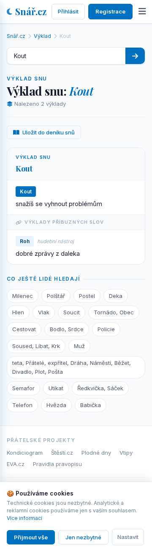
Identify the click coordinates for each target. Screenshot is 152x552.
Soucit (71, 312)
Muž (79, 346)
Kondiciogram (25, 452)
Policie (106, 329)
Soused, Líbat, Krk (36, 346)
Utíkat (56, 388)
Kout (24, 168)
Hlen (18, 312)
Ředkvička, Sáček (100, 388)
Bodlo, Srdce (67, 329)
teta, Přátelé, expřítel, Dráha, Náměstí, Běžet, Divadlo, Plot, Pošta (71, 367)
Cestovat (24, 329)
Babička (90, 405)
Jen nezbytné (83, 537)
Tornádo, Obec (114, 312)
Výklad (42, 36)
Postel (87, 295)
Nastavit (127, 536)
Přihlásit (68, 11)
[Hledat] (135, 56)
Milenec (22, 295)
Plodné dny (96, 452)
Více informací (24, 518)
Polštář (56, 295)
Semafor (23, 388)
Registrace (110, 11)
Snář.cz (30, 11)
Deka (115, 295)
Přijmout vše (31, 537)
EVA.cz (15, 464)
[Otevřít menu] (142, 11)
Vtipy (126, 452)
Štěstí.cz (62, 452)
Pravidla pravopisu (57, 464)
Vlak (43, 312)
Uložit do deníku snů (48, 132)
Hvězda (56, 405)
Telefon (22, 405)
